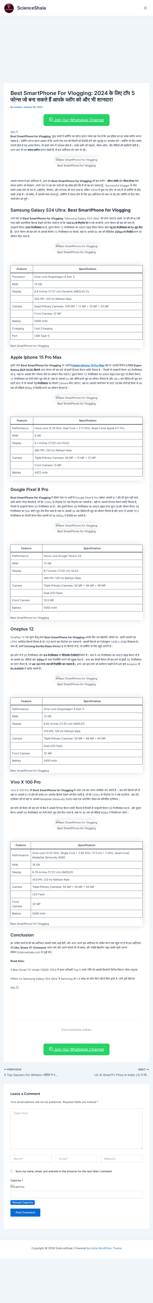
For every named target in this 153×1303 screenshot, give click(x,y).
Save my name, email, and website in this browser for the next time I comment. (64, 1171)
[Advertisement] (76, 44)
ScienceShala (31, 8)
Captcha (16, 1180)
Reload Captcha (22, 1202)
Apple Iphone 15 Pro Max (88, 365)
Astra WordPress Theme (106, 1248)
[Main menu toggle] (145, 8)
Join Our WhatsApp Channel (78, 120)
